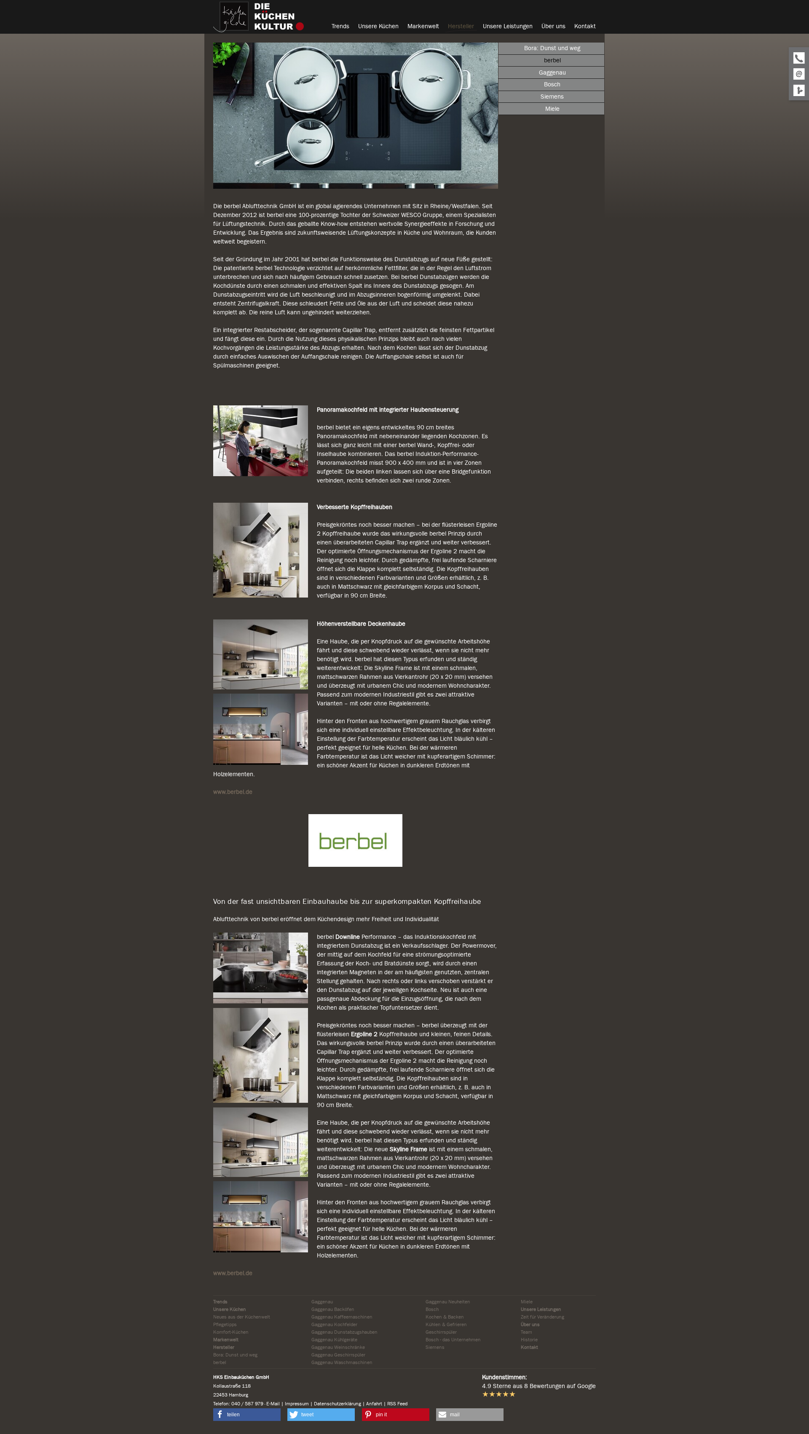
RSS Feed (397, 1404)
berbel (219, 1362)
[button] (247, 1414)
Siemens (435, 1347)
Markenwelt (225, 1340)
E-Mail (273, 1404)
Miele (527, 1302)
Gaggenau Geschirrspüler (338, 1355)
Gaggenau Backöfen (332, 1309)
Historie (529, 1340)
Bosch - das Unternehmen (453, 1340)
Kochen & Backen (445, 1317)
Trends (220, 1302)
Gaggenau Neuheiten (448, 1302)
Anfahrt (374, 1404)
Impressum (297, 1404)
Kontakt (529, 1347)
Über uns (530, 1324)
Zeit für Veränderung (542, 1317)
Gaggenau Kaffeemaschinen (341, 1317)
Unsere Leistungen (541, 1309)
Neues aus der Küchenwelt (241, 1317)
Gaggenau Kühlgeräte (334, 1340)
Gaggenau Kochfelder (334, 1324)
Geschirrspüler (441, 1332)
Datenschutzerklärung (337, 1404)
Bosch (432, 1309)
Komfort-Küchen (231, 1332)
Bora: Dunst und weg (235, 1355)
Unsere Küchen (229, 1309)
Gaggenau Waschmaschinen (341, 1362)
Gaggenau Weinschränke (338, 1347)
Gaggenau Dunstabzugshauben (344, 1332)
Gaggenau (322, 1302)
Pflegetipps (225, 1324)
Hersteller (223, 1347)
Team (526, 1332)
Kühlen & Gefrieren (446, 1324)
